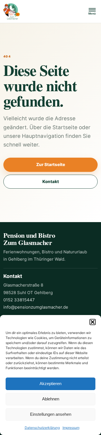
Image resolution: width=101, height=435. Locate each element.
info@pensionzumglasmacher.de (35, 307)
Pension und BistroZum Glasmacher (29, 239)
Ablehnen (50, 398)
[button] (92, 322)
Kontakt (50, 181)
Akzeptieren (50, 383)
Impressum (71, 428)
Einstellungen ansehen (50, 414)
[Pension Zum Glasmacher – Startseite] (42, 11)
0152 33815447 (19, 299)
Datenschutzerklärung (42, 428)
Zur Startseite (50, 164)
